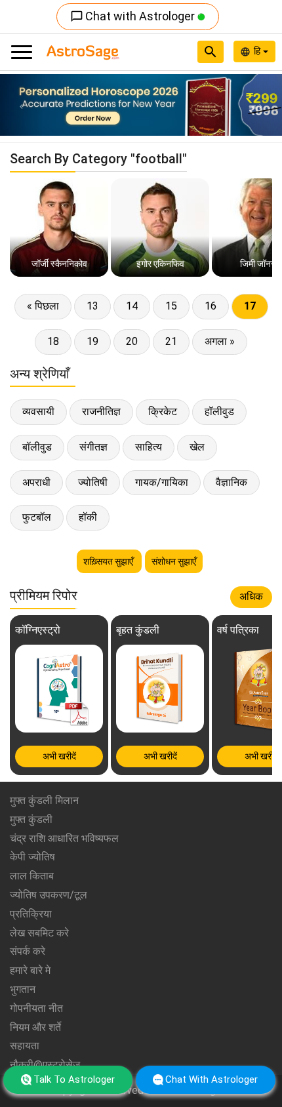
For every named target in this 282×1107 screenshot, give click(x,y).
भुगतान (22, 989)
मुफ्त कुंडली (31, 819)
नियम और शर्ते (35, 1027)
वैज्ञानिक (231, 482)
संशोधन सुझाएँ (173, 561)
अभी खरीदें (59, 756)
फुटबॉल (36, 517)
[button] (21, 105)
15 (171, 306)
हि (258, 51)
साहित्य (148, 447)
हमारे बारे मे (30, 970)
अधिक (251, 596)
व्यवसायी (38, 411)
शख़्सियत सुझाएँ (109, 561)
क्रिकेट (162, 411)
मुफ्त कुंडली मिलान (44, 800)
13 (92, 306)
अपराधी (36, 482)
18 (53, 341)
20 (132, 341)
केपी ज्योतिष (32, 857)
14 (132, 306)
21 (171, 341)
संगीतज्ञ (93, 447)
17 (250, 306)
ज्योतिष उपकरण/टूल (48, 895)
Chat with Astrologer (133, 16)
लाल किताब (32, 876)
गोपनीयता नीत (36, 1008)
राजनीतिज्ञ (101, 411)
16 (210, 306)
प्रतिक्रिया (31, 914)
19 (92, 341)
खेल (197, 447)
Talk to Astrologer (74, 1079)
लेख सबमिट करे (39, 933)
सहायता (24, 1045)
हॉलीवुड (219, 411)
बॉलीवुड (37, 447)
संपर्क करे (27, 951)
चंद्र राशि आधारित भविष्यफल (64, 838)
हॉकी (88, 517)
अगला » (220, 341)
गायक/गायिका (161, 482)
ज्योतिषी (93, 482)
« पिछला (43, 306)
